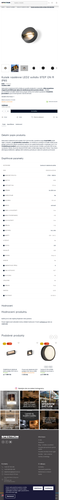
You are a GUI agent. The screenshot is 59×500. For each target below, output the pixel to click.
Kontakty (40, 467)
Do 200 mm (51, 191)
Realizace (40, 442)
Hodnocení (19, 123)
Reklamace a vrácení (43, 472)
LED (54, 246)
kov (51, 231)
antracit (52, 206)
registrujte (5, 324)
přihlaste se (43, 323)
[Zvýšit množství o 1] (8, 110)
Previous (50, 338)
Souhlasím (48, 488)
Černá (46, 367)
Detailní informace (7, 95)
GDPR (39, 474)
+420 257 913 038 (9, 467)
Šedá (50, 367)
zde (15, 492)
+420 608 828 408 (9, 469)
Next (54, 338)
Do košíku (33, 110)
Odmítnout (37, 488)
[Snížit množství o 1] (2, 110)
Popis (4, 123)
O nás (39, 440)
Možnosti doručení (52, 100)
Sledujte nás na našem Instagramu (30, 389)
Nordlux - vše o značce (44, 454)
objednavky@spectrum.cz (12, 472)
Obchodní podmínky (43, 469)
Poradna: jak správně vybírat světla (46, 448)
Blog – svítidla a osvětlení (44, 445)
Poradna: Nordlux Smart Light (46, 452)
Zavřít (10, 119)
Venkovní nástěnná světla (47, 166)
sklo (53, 231)
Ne (54, 196)
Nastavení (9, 496)
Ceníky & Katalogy (42, 456)
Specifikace (10, 123)
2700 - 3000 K (50, 176)
